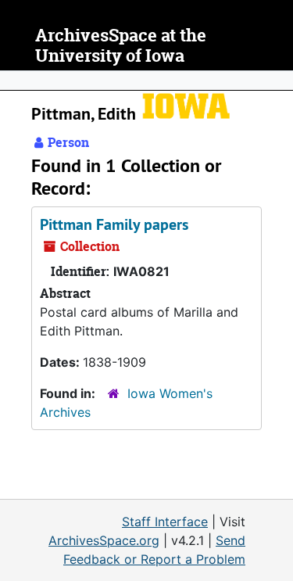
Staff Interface (165, 521)
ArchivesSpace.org (103, 540)
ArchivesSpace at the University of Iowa (120, 45)
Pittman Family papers (114, 224)
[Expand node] (277, 80)
